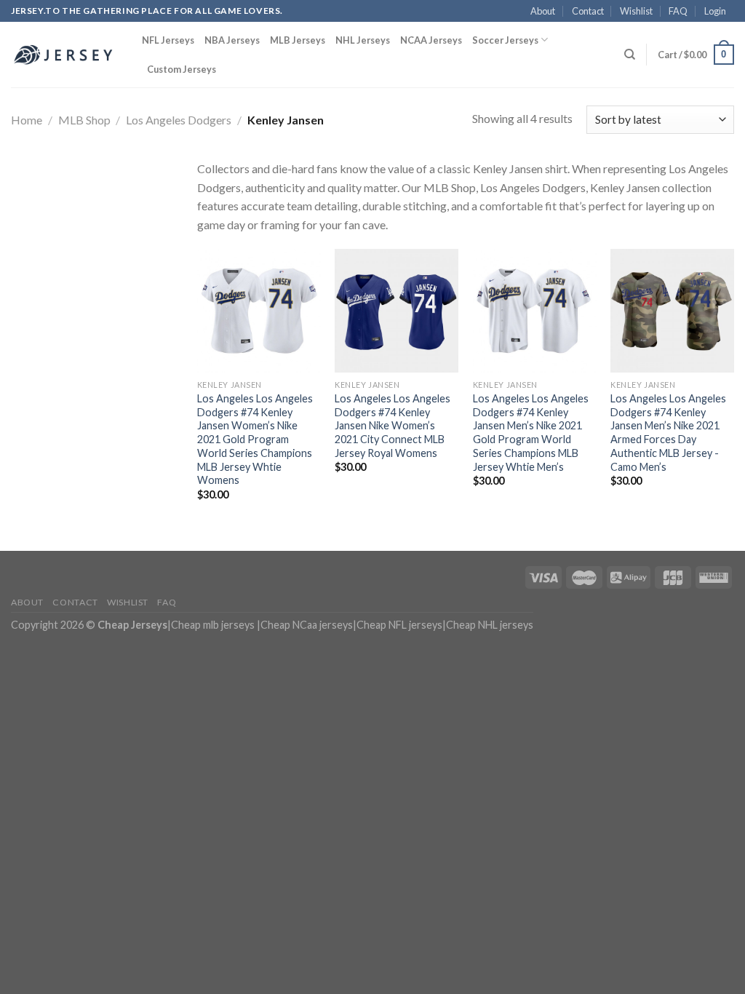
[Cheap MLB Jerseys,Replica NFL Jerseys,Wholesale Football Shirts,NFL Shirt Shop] (65, 54)
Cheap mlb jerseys (213, 625)
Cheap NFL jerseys (399, 625)
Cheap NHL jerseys (489, 625)
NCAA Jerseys (431, 40)
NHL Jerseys (362, 40)
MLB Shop (84, 120)
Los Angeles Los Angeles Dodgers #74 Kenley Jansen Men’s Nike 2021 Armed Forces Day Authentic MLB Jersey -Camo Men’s (668, 432)
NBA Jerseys (232, 40)
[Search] (629, 54)
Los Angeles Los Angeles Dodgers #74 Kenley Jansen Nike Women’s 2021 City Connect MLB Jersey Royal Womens (392, 425)
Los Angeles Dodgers (178, 120)
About (542, 11)
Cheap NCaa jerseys (306, 625)
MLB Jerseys (297, 40)
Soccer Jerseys (505, 40)
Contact (588, 11)
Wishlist (636, 11)
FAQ (678, 11)
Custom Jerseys (181, 69)
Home (26, 120)
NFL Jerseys (168, 40)
